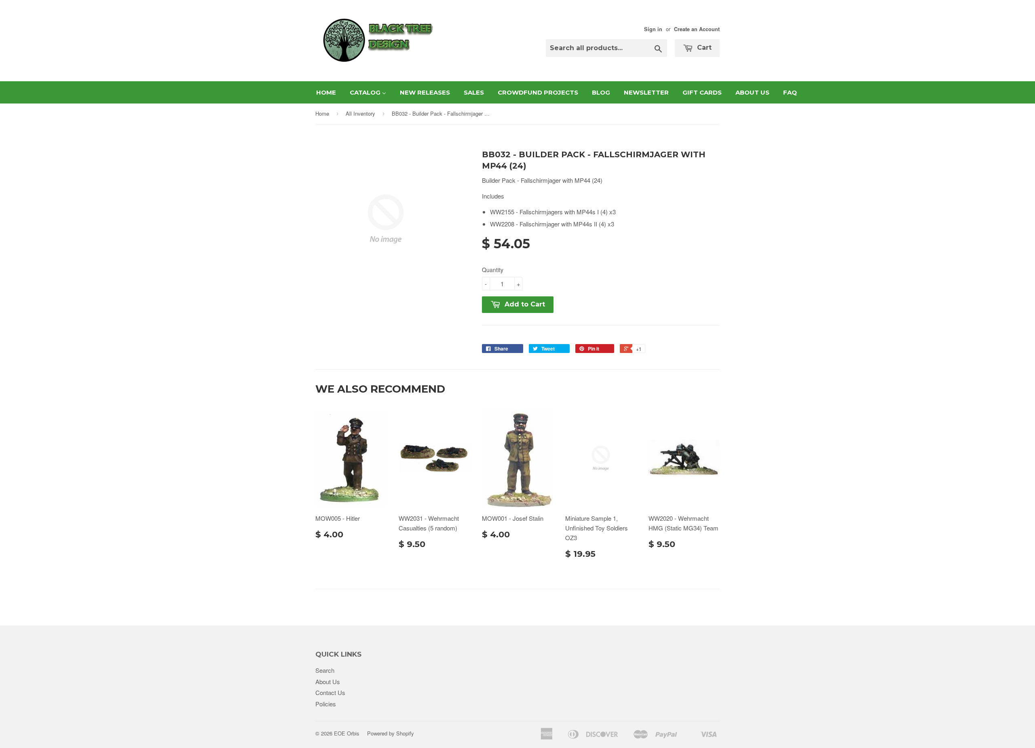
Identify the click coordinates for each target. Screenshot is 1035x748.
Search (324, 670)
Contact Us (330, 692)
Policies (325, 703)
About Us (327, 681)
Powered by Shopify (390, 733)
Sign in (653, 29)
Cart (703, 47)
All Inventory (360, 113)
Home (322, 113)
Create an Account (697, 29)
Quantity (492, 270)
